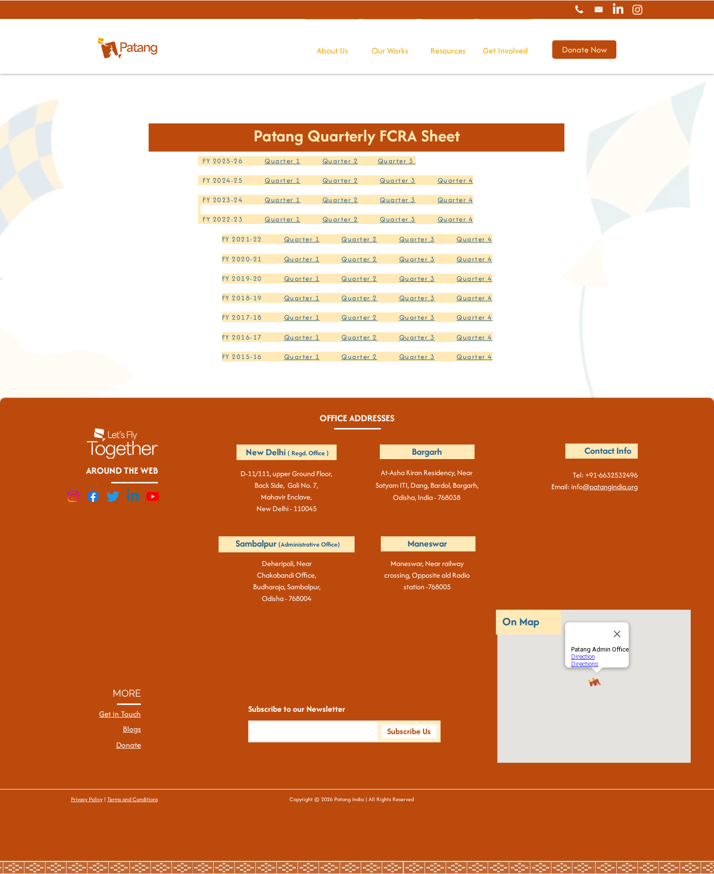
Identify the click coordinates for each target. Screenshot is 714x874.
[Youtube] (152, 496)
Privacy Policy (86, 799)
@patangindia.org (610, 486)
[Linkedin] (132, 496)
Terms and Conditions (132, 799)
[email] (598, 9)
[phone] (579, 9)
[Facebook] (93, 496)
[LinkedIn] (618, 9)
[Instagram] (637, 9)
